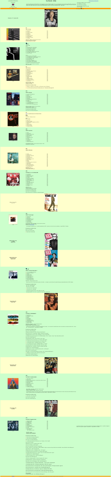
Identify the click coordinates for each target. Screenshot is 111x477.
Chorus (27, 113)
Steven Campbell (32, 224)
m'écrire (13, 476)
